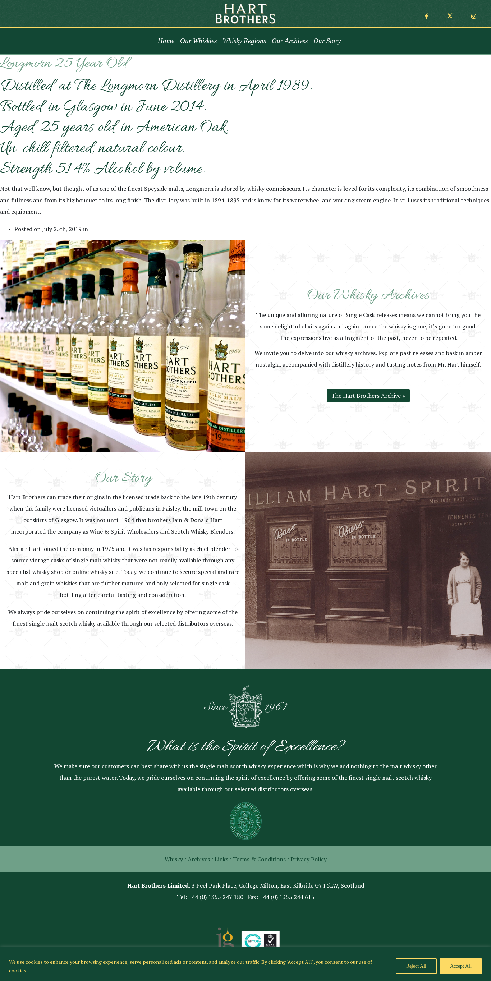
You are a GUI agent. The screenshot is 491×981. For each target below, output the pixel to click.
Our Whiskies (198, 41)
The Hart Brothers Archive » (368, 396)
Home (166, 41)
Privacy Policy (308, 859)
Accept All (461, 966)
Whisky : (175, 859)
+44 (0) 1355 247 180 (215, 897)
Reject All (416, 966)
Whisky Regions (244, 41)
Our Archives (290, 41)
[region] (245, 964)
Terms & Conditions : (261, 859)
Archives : (200, 859)
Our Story (327, 41)
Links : (223, 859)
